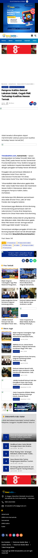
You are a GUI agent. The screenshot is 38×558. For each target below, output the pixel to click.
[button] (35, 35)
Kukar (3, 527)
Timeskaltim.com (9, 156)
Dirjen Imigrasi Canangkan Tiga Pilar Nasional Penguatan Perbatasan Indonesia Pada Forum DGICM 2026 (9, 283)
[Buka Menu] (32, 35)
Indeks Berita (6, 545)
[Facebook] (23, 260)
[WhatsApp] (34, 260)
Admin (3, 103)
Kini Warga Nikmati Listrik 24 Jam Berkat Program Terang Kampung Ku (22, 468)
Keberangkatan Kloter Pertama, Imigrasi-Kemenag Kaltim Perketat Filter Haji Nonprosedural (9, 302)
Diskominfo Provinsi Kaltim (17, 87)
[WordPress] (13, 535)
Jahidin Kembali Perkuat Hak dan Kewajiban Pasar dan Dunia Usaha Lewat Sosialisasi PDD (9, 322)
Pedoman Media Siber (20, 542)
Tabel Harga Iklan (8, 547)
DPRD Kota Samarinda (9, 517)
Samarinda (7, 248)
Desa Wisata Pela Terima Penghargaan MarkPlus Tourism (21, 460)
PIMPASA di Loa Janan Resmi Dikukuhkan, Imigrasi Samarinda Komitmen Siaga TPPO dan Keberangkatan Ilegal (27, 283)
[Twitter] (27, 260)
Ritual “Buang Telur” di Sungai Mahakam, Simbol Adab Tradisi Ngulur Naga (21, 453)
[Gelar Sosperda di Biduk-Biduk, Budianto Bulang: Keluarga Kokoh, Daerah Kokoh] (28, 312)
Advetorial (12, 243)
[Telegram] (31, 260)
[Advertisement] (19, 67)
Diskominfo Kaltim (25, 243)
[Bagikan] (34, 103)
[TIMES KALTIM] (15, 35)
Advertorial (5, 87)
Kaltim (17, 245)
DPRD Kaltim (8, 245)
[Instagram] (17, 535)
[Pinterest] (10, 535)
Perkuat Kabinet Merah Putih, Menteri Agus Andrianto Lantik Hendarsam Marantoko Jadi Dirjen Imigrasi (28, 302)
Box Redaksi (6, 542)
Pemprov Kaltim (28, 245)
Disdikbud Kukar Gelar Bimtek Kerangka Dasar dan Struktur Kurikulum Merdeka (20, 445)
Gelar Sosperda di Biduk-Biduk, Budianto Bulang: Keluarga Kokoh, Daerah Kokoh (27, 322)
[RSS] (21, 535)
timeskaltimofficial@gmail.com (15, 506)
